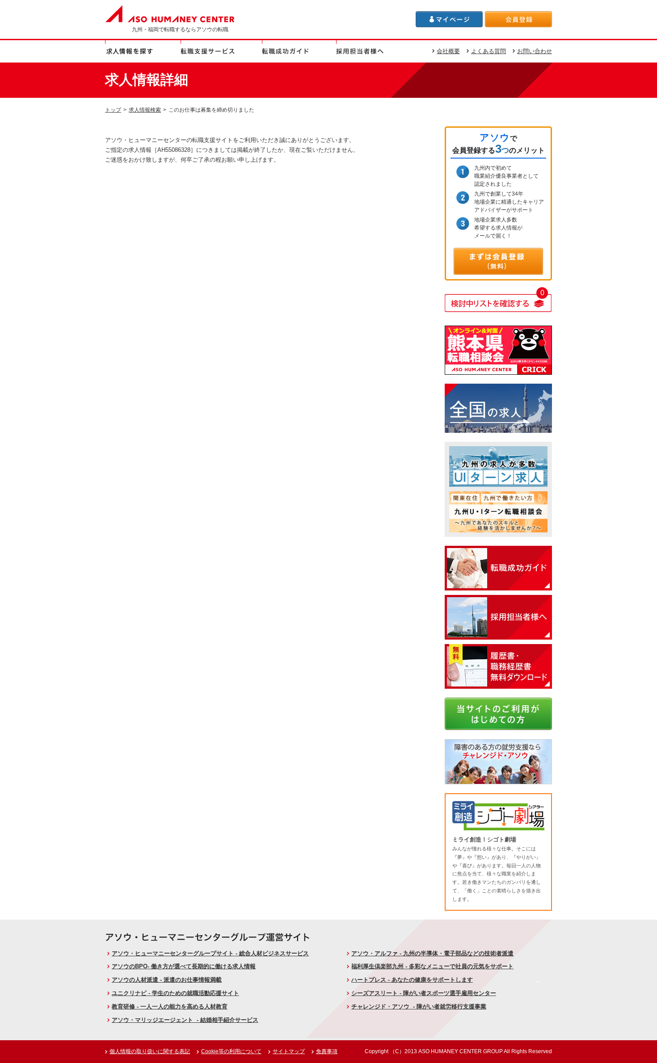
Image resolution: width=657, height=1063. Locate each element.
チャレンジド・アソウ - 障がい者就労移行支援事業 (418, 1006)
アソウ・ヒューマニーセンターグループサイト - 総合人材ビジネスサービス (210, 953)
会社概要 (448, 51)
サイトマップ (289, 1051)
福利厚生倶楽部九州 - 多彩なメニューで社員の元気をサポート (432, 966)
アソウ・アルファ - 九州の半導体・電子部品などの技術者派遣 (432, 953)
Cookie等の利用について (231, 1051)
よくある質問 (488, 51)
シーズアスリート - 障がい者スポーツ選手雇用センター (423, 993)
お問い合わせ (534, 51)
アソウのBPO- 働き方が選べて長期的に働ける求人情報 (184, 966)
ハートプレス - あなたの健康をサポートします (412, 979)
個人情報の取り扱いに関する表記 (150, 1051)
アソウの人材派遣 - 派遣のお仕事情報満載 (167, 979)
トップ (113, 110)
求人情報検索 (145, 110)
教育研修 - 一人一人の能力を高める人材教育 (169, 1006)
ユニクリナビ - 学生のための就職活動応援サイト (175, 993)
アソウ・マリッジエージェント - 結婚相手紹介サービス (185, 1020)
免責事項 (326, 1051)
